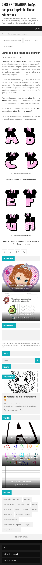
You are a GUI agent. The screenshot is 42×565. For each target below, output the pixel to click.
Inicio (5, 547)
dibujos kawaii (8, 376)
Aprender (27, 499)
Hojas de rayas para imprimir (17, 34)
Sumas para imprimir (23, 514)
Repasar (25, 509)
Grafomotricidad (23, 504)
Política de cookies (9, 561)
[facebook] (4, 251)
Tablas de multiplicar (10, 520)
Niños (17, 509)
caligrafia (28, 525)
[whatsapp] (17, 251)
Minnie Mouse (8, 46)
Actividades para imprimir (12, 499)
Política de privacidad (10, 554)
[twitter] (11, 251)
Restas (34, 509)
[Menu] (3, 29)
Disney (27, 40)
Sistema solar (8, 514)
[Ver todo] (18, 529)
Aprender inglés (8, 504)
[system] (36, 29)
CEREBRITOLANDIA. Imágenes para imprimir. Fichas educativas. (19, 9)
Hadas (34, 504)
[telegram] (24, 251)
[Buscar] (39, 29)
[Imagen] (21, 382)
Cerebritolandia (19, 537)
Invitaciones (7, 509)
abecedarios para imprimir (12, 40)
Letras (36, 40)
